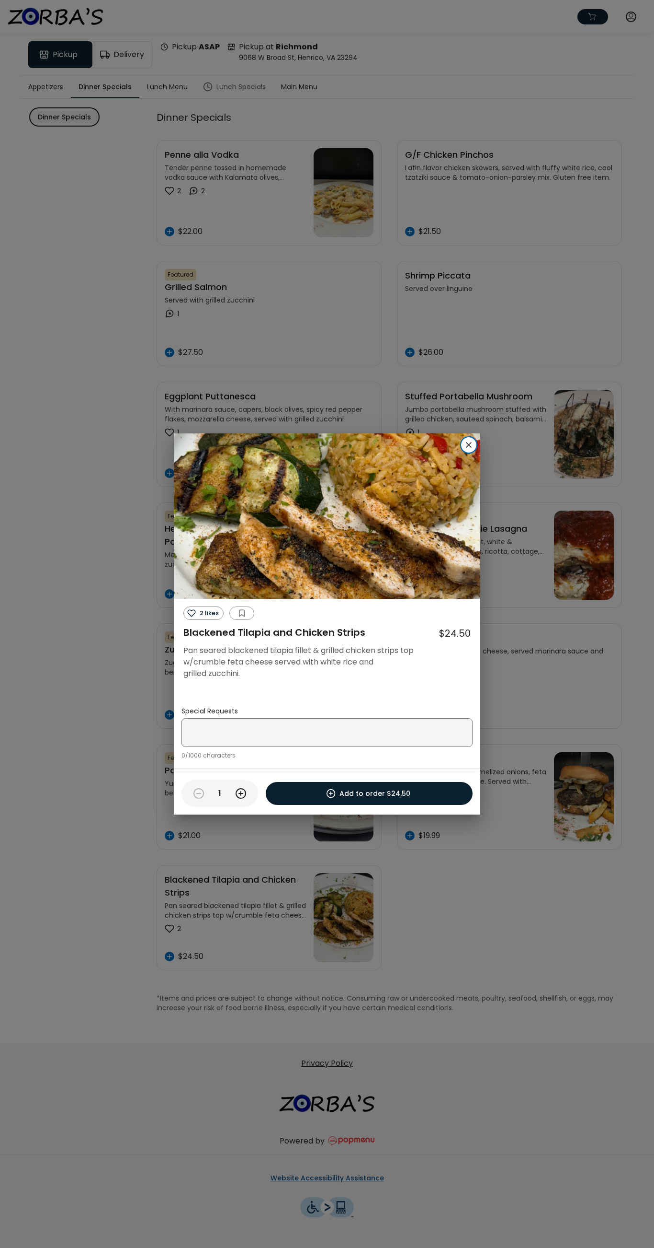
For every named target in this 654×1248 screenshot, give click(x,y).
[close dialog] (468, 445)
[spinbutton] (220, 793)
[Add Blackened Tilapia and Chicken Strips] (240, 793)
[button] (203, 613)
